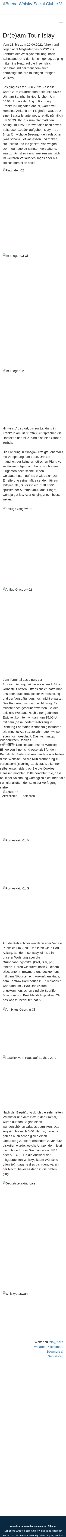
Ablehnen (29, 795)
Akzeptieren (9, 795)
